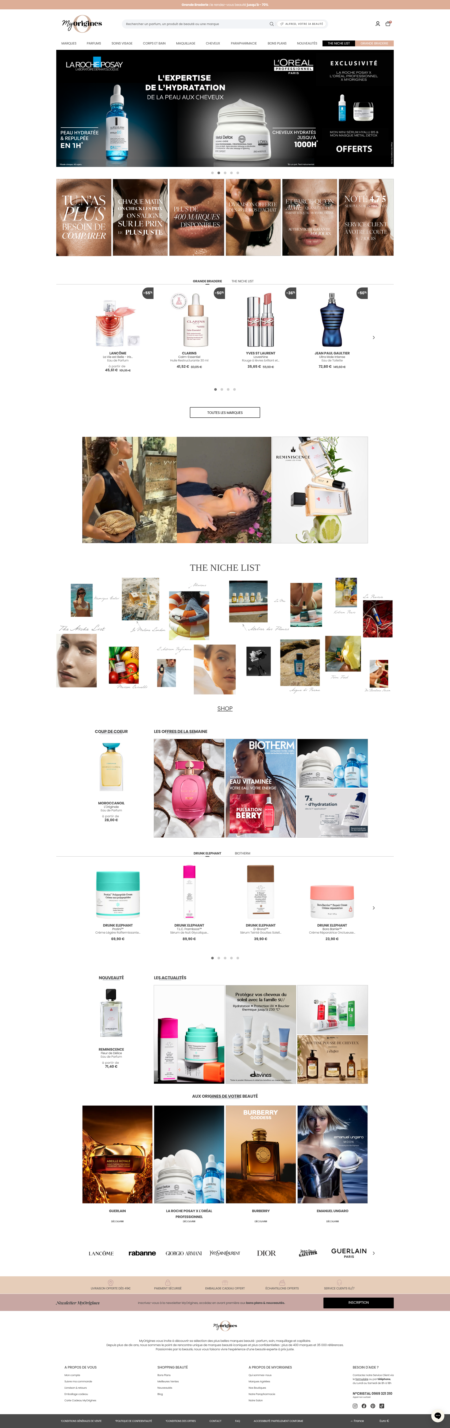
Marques (68, 43)
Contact (215, 1421)
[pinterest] (373, 1406)
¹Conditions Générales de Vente (81, 1421)
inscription (359, 1302)
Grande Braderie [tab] (207, 281)
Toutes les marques (225, 412)
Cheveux (213, 43)
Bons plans (277, 43)
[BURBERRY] (225, 108)
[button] (212, 173)
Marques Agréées (259, 1381)
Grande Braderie (374, 43)
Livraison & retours (75, 1388)
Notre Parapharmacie (262, 1394)
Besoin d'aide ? (366, 1367)
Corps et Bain (154, 43)
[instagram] (355, 1406)
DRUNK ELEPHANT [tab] (207, 853)
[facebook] (364, 1406)
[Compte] (377, 24)
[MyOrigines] (82, 24)
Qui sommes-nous (260, 1375)
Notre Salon (256, 1400)
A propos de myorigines (270, 1367)
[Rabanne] (142, 1253)
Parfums (94, 43)
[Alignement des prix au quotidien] (140, 217)
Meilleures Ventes (168, 1381)
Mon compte (72, 1375)
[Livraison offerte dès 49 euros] (253, 217)
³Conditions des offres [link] (181, 1421)
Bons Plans (164, 1375)
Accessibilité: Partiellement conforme (278, 1421)
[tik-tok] (381, 1406)
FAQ (237, 1421)
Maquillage (185, 43)
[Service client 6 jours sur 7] (366, 217)
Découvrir (117, 1221)
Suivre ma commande (78, 1381)
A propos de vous (80, 1367)
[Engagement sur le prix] (83, 217)
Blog (160, 1394)
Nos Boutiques (257, 1388)
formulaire (362, 1379)
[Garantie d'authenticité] (309, 217)
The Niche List (339, 43)
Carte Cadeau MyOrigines (80, 1400)
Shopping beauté (173, 1367)
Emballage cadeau (76, 1394)
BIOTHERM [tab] (242, 853)
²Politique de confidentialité (133, 1421)
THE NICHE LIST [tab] (243, 281)
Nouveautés (307, 43)
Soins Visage (122, 43)
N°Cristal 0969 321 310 (372, 1393)
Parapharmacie (244, 43)
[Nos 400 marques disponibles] (196, 217)
